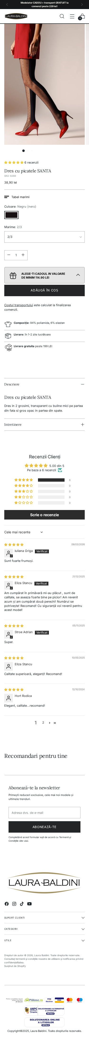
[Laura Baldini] (16, 16)
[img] (13, 544)
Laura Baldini (41, 955)
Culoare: (20, 206)
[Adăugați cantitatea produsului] (23, 255)
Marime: (13, 227)
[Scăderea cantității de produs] (9, 255)
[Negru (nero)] (11, 215)
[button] (23, 151)
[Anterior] (7, 4)
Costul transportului (18, 305)
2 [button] (43, 722)
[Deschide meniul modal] (72, 16)
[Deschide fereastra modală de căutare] (62, 16)
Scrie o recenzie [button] (44, 514)
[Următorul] (82, 4)
